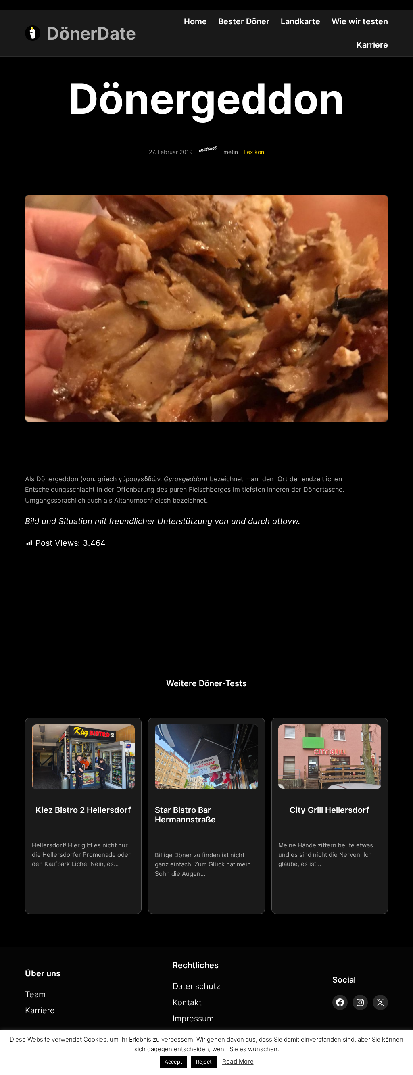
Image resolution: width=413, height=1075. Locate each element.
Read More (238, 1061)
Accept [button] (173, 1061)
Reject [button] (204, 1061)
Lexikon (254, 151)
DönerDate (91, 33)
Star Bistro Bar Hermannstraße (185, 815)
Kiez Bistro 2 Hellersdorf (83, 810)
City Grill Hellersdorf (329, 810)
